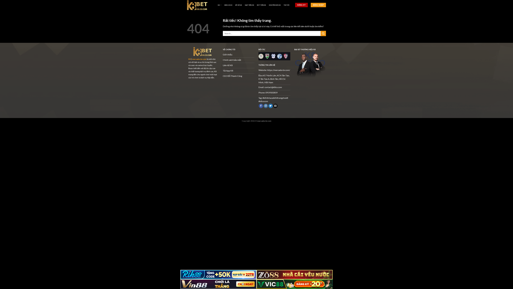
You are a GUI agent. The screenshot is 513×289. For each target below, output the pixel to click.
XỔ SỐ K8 (238, 5)
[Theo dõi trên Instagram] (266, 106)
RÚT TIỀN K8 (261, 5)
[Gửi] (323, 33)
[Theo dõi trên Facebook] (261, 106)
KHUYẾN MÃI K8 (275, 5)
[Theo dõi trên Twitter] (270, 106)
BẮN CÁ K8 (228, 5)
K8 (219, 5)
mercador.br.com (199, 59)
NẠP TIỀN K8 (249, 5)
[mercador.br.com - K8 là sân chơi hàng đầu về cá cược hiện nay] (200, 5)
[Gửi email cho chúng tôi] (275, 106)
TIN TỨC (287, 5)
